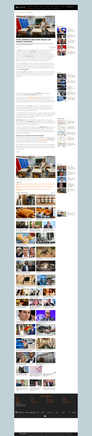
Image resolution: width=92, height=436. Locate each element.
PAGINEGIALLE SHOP (40, 433)
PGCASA (44, 433)
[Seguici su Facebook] (45, 416)
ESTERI (52, 6)
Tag (68, 412)
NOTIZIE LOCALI (69, 74)
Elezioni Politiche (49, 401)
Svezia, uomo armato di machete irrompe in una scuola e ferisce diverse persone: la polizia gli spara (35, 184)
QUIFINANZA (63, 433)
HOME (17, 14)
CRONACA (36, 6)
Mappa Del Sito (49, 412)
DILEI (56, 433)
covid (18, 151)
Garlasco (39, 8)
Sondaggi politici (54, 8)
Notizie (21, 412)
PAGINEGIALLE (34, 433)
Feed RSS (43, 412)
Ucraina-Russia (34, 401)
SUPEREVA (70, 433)
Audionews (69, 6)
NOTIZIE (21, 7)
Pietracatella (35, 8)
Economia (64, 398)
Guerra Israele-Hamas (66, 401)
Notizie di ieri (18, 403)
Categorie (57, 412)
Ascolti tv (49, 8)
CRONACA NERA (69, 50)
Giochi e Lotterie (49, 399)
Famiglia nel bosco (44, 8)
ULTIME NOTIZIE (30, 6)
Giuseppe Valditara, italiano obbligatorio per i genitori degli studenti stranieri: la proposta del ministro (35, 187)
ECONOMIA (47, 6)
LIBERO (27, 433)
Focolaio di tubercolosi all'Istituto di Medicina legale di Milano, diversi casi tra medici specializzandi (33, 190)
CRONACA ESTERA (70, 188)
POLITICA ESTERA (70, 39)
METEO (68, 211)
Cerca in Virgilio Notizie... (31, 412)
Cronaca (17, 398)
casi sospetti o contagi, (32, 97)
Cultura (17, 399)
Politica (32, 398)
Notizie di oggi (18, 401)
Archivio (63, 412)
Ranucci (59, 8)
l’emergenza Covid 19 (42, 139)
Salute (32, 399)
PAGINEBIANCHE (48, 433)
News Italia (74, 412)
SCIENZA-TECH (57, 6)
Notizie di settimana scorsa (20, 405)
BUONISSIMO (67, 433)
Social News (64, 399)
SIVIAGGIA (59, 433)
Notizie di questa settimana (20, 404)
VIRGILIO (30, 433)
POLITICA (41, 6)
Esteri (47, 398)
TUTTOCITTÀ (53, 433)
